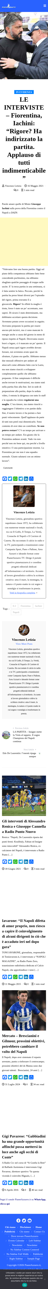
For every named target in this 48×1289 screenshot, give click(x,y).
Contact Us (39, 1231)
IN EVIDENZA (24, 92)
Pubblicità (38, 1254)
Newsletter (17, 1245)
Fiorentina (26, 606)
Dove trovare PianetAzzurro (24, 1236)
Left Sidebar (35, 1240)
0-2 (14, 606)
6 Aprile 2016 (11, 1190)
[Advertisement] (24, 242)
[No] (44, 1279)
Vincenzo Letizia (13, 185)
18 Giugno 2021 (12, 868)
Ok (24, 1285)
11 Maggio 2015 (13, 984)
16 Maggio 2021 (35, 185)
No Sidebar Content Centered (24, 1249)
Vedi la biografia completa (22, 592)
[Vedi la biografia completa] (36, 593)
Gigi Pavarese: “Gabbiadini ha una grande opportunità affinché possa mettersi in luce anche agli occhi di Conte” (24, 1146)
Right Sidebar (16, 1258)
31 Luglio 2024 (12, 1084)
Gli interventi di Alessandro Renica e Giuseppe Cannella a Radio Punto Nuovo (24, 826)
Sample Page (33, 1258)
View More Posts (24, 643)
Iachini (38, 606)
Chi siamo (24, 1231)
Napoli (16, 612)
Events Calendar (16, 1240)
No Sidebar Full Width (18, 1254)
